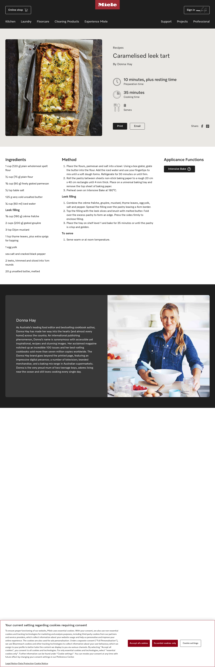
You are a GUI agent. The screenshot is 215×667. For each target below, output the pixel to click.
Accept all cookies (139, 643)
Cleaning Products (67, 21)
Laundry (26, 21)
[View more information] (189, 169)
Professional (201, 21)
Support (166, 21)
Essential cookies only (165, 643)
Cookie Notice (41, 663)
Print (120, 126)
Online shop (15, 10)
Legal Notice (11, 663)
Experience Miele (96, 21)
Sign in (191, 10)
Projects (182, 21)
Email (137, 126)
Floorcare (43, 21)
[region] (107, 643)
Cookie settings (190, 643)
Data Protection (26, 663)
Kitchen (10, 21)
